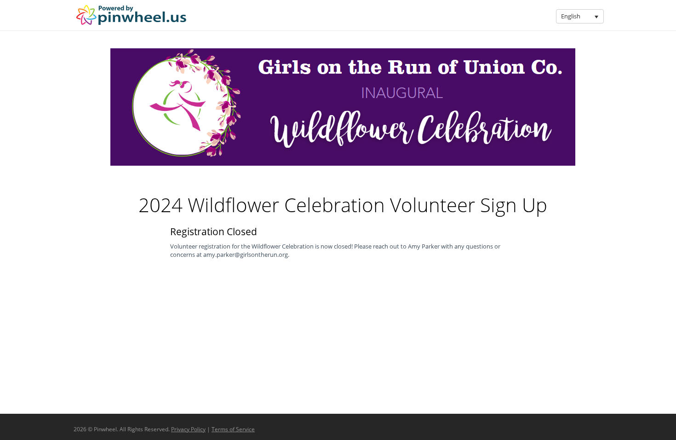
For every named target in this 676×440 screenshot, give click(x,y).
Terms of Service (233, 429)
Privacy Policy (188, 429)
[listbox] (580, 16)
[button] (596, 16)
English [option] (570, 16)
